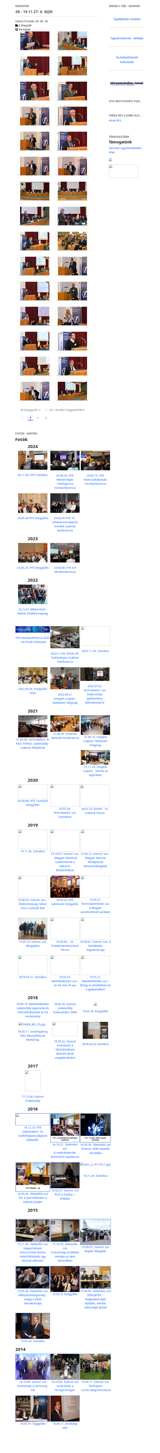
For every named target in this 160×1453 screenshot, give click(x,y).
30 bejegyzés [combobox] (29, 410)
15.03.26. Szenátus (32, 1341)
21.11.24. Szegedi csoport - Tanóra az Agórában (95, 771)
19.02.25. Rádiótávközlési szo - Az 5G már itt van (65, 981)
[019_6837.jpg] (72, 91)
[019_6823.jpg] (34, 91)
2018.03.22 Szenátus (95, 1044)
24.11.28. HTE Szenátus (33, 475)
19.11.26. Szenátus (32, 851)
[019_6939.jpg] (72, 366)
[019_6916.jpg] (34, 291)
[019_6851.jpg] (72, 116)
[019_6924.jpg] (34, 316)
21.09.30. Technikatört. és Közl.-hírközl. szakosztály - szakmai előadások (33, 743)
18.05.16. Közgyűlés (95, 1011)
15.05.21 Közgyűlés (64, 1294)
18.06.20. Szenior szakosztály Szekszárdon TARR (65, 1008)
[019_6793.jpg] (34, 40)
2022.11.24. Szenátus (95, 651)
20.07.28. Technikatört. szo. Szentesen (65, 813)
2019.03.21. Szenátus (32, 977)
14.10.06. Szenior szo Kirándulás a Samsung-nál (32, 1386)
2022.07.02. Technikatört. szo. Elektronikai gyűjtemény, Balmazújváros (95, 694)
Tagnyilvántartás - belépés (126, 38)
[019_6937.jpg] (34, 366)
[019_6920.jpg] (72, 291)
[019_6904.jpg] (72, 241)
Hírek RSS (115, 120)
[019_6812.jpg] (72, 65)
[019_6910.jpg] (34, 266)
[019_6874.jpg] (72, 166)
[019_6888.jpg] (72, 191)
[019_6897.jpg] (34, 216)
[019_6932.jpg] (72, 341)
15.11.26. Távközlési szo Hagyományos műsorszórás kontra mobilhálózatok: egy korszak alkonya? (32, 1252)
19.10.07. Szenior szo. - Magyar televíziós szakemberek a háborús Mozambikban (65, 862)
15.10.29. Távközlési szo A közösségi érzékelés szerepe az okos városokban (65, 1252)
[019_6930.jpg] (34, 341)
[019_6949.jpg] (72, 391)
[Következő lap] (45, 418)
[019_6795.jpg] (72, 40)
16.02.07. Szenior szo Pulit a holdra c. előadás (65, 1194)
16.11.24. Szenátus (95, 1176)
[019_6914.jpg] (72, 266)
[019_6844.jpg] (34, 116)
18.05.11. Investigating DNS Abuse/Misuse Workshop (33, 1036)
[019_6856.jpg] (34, 141)
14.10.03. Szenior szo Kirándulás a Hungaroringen (65, 1386)
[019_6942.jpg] (34, 391)
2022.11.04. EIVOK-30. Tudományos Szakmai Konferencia (65, 657)
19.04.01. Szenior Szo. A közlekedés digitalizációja (95, 946)
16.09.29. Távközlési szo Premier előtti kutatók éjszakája (95, 1149)
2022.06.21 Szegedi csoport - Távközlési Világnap (65, 699)
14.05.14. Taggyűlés (33, 1423)
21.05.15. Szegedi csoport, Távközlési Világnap (95, 741)
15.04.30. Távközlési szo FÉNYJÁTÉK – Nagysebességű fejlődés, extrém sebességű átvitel (95, 1299)
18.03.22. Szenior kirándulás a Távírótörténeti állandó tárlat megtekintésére (65, 1049)
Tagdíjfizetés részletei (126, 19)
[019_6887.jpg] (34, 191)
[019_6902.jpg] (34, 241)
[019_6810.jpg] (34, 65)
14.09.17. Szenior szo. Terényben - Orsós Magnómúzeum (95, 1386)
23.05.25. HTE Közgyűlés (33, 568)
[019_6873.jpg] (34, 166)
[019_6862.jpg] (72, 141)
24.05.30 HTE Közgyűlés (32, 518)
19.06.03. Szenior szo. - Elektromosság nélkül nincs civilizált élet (33, 904)
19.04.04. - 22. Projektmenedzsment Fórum (65, 946)
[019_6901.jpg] (72, 216)
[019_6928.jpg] (72, 316)
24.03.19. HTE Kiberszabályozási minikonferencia (95, 480)
